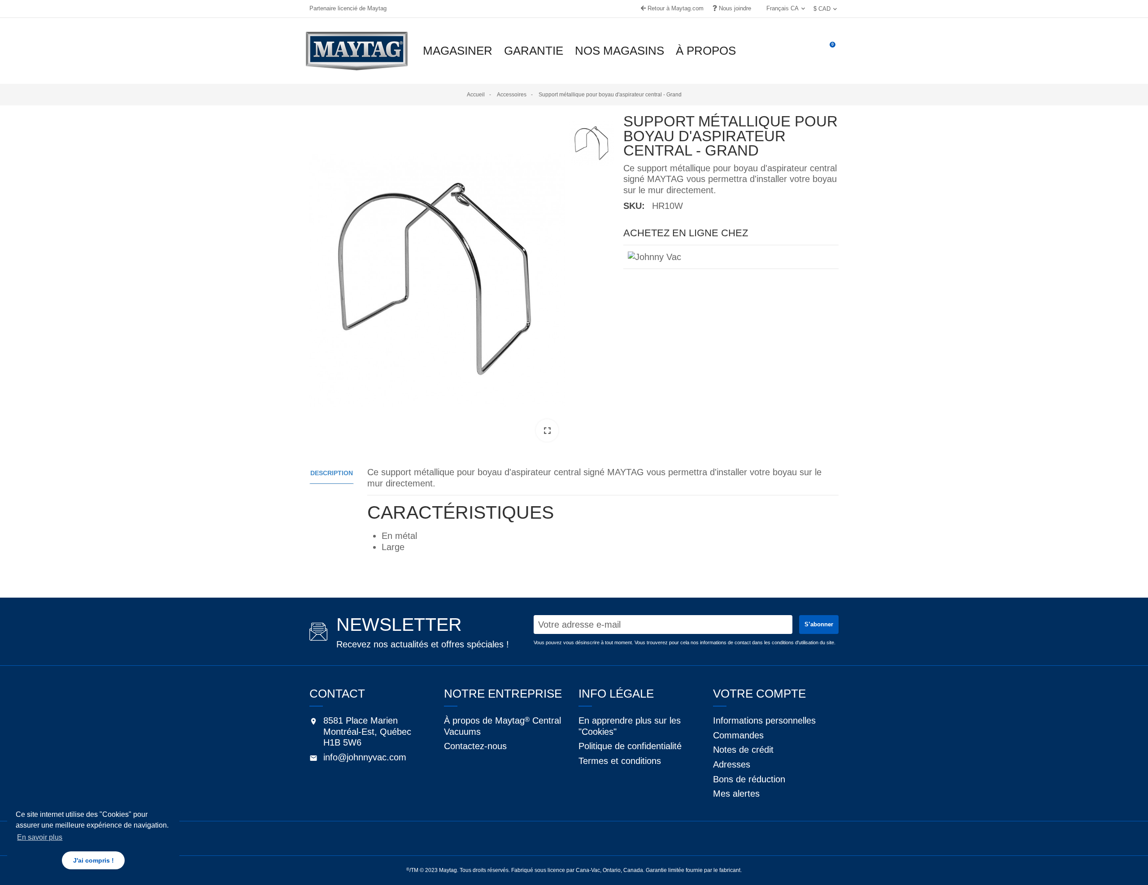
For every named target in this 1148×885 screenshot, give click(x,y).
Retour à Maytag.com (675, 8)
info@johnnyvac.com (364, 757)
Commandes (738, 735)
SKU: (634, 206)
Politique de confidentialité (630, 746)
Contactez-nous (475, 746)
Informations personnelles (764, 720)
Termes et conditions (619, 761)
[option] (437, 281)
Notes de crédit (743, 750)
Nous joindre (734, 8)
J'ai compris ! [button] (93, 860)
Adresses (731, 764)
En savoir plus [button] (39, 837)
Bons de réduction (749, 779)
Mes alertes (736, 793)
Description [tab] (331, 473)
